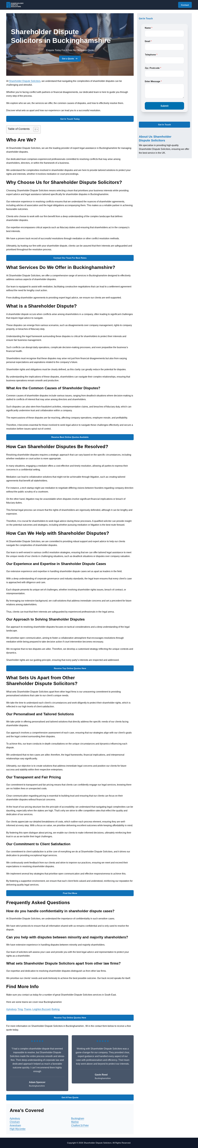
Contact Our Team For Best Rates (70, 258)
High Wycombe (18, 1129)
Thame (27, 1009)
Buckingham (77, 1118)
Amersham (15, 1125)
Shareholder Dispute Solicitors (24, 81)
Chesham (15, 1122)
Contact (185, 5)
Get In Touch (164, 125)
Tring (20, 1009)
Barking (56, 1009)
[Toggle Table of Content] (34, 129)
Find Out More (70, 893)
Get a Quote (68, 58)
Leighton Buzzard (41, 1009)
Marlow (75, 1122)
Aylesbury (11, 1009)
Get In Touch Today (70, 119)
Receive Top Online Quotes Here (70, 668)
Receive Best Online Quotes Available (70, 437)
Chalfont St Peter (80, 1125)
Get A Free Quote (70, 1097)
